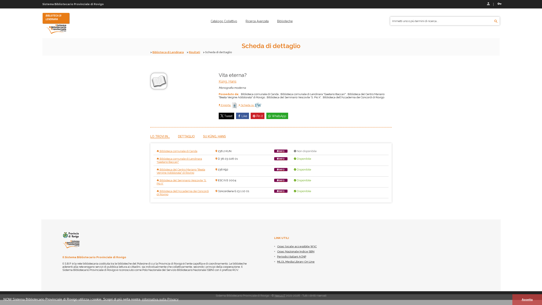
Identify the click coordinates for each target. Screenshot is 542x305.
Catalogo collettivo (224, 21)
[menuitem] (224, 21)
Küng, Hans (227, 81)
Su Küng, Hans (214, 136)
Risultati (194, 52)
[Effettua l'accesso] (488, 4)
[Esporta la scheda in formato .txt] (234, 105)
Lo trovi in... (160, 136)
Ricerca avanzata (257, 21)
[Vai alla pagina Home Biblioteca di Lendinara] (56, 23)
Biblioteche (285, 21)
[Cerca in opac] (496, 21)
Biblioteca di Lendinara (168, 52)
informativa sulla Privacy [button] (160, 299)
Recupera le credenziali (498, 4)
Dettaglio (186, 136)
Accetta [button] (527, 299)
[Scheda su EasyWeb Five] (258, 105)
